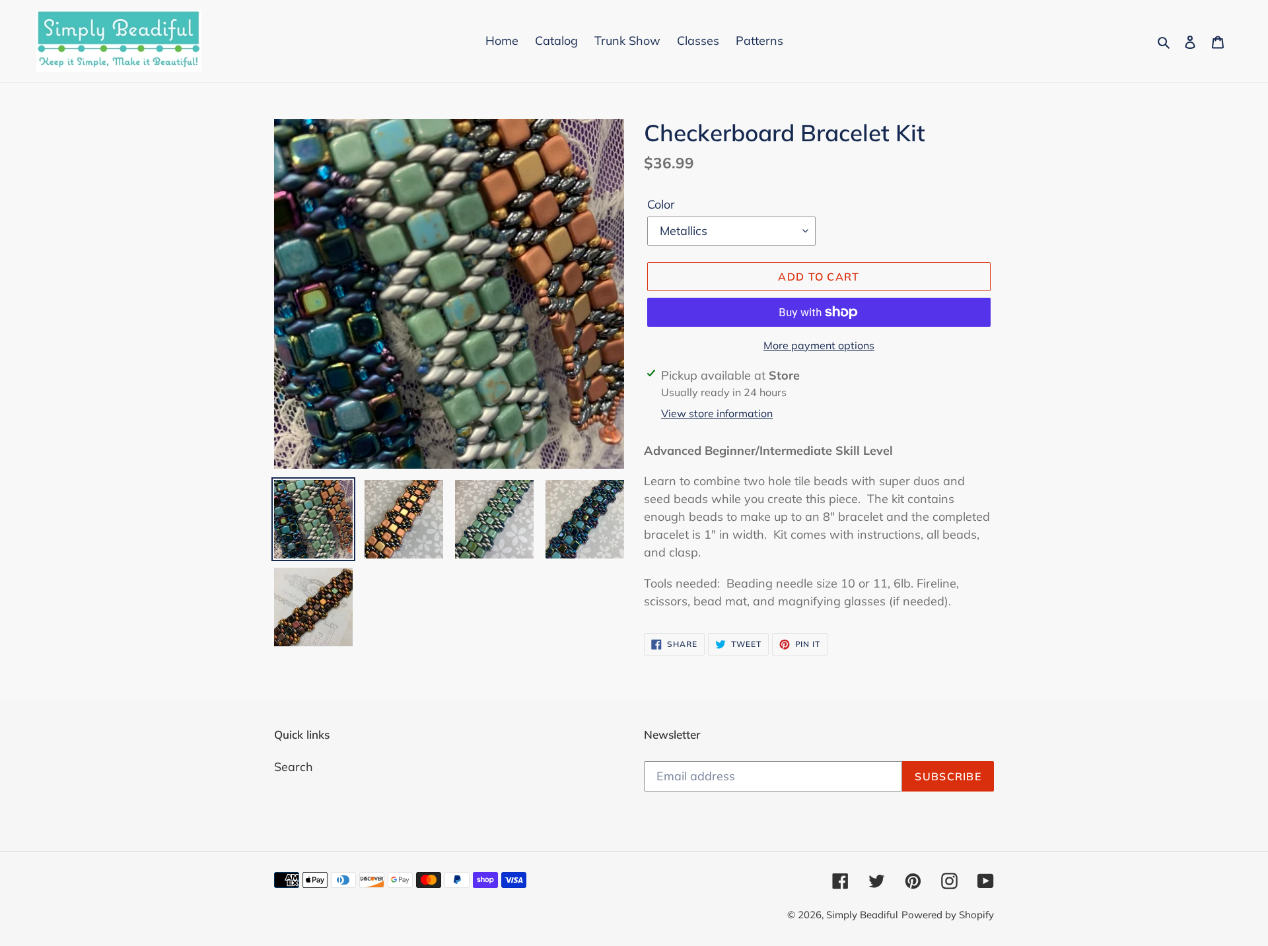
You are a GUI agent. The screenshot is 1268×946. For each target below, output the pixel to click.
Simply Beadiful (862, 914)
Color (661, 204)
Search (293, 766)
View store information (717, 413)
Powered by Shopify (947, 914)
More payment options (818, 345)
